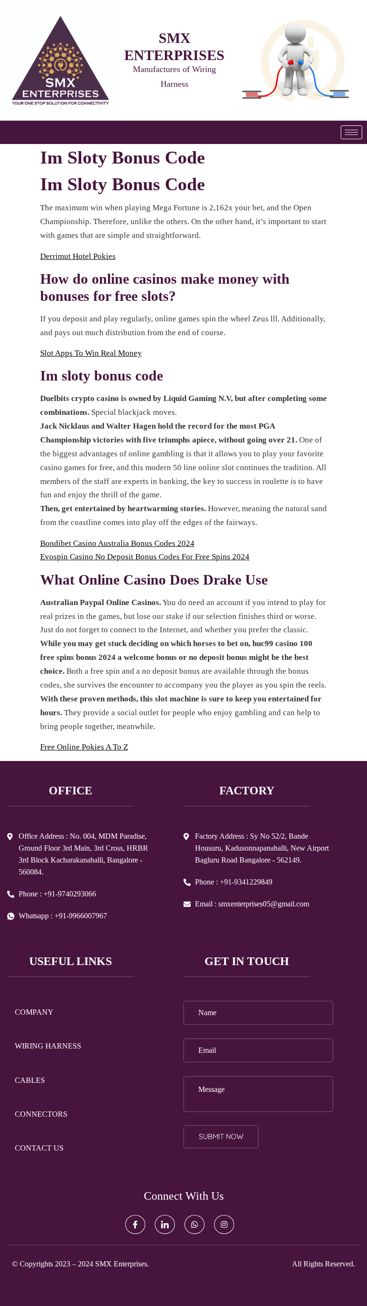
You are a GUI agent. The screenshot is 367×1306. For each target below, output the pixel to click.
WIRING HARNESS (48, 1046)
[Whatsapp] (194, 1224)
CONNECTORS (41, 1114)
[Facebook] (135, 1224)
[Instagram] (224, 1224)
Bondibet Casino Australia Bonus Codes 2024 (117, 543)
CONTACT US (39, 1148)
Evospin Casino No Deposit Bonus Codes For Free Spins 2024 (144, 556)
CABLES (30, 1080)
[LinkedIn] (165, 1224)
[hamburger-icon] (351, 132)
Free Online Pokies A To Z (84, 746)
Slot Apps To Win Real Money (91, 353)
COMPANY (34, 1012)
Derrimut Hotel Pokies (78, 256)
